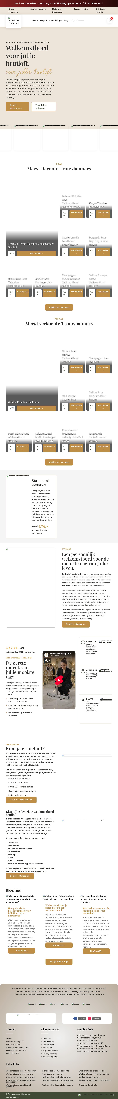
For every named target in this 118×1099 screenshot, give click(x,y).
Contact (80, 20)
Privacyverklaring (50, 1053)
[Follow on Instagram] (89, 1018)
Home (35, 20)
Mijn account (48, 1041)
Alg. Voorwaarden (50, 1050)
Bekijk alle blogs (59, 961)
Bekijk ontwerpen (16, 106)
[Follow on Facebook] (75, 1018)
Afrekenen (47, 1047)
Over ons (47, 1038)
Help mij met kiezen (21, 800)
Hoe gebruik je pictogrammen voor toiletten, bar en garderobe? (19, 912)
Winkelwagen (48, 1044)
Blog (66, 20)
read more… (22, 950)
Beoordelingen (55, 20)
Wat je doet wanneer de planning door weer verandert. (96, 911)
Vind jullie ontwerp (41, 106)
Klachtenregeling (50, 1056)
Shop (42, 20)
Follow (82, 1018)
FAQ (72, 20)
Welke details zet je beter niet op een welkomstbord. (56, 908)
